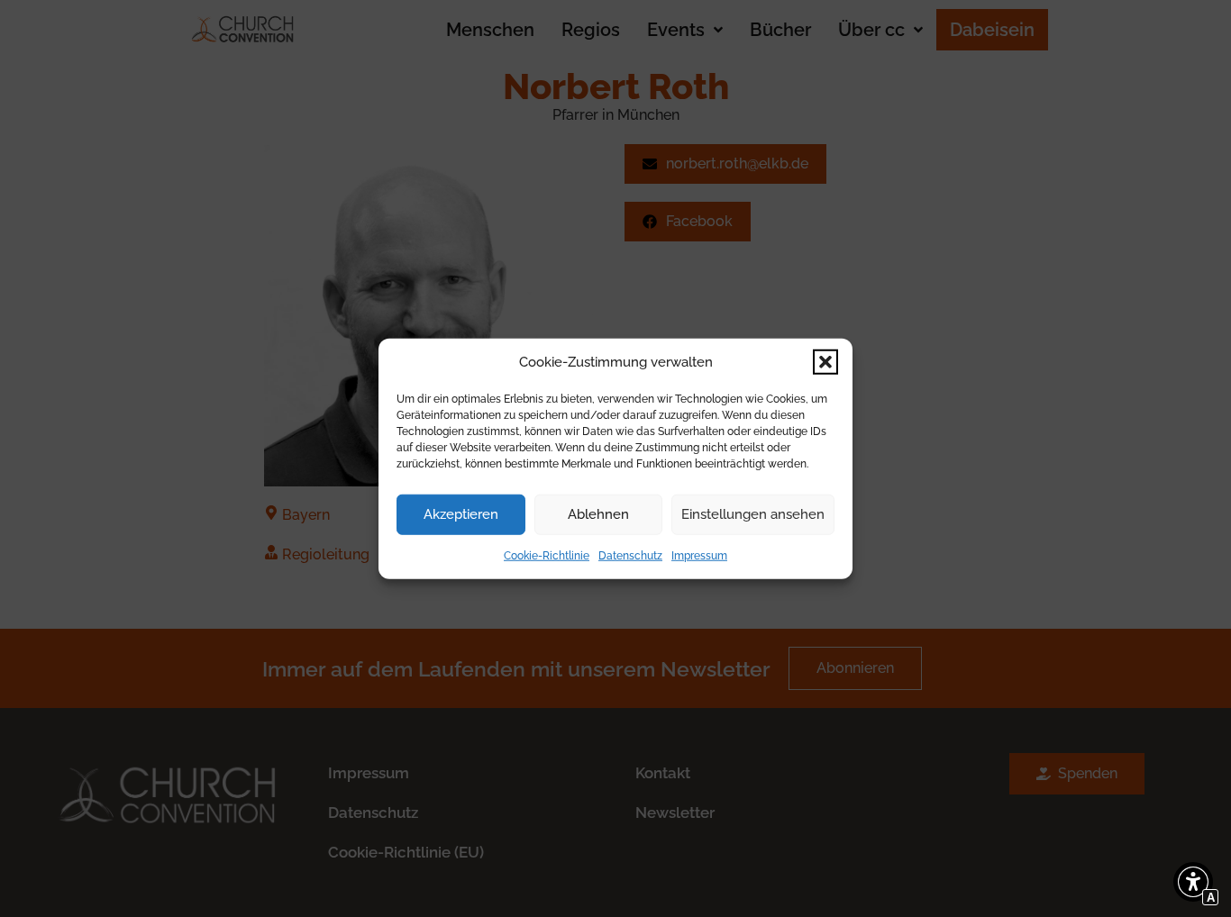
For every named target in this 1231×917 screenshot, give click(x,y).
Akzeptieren (461, 514)
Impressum (699, 555)
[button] (825, 362)
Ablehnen (598, 514)
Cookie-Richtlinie (546, 555)
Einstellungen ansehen (753, 514)
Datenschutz (630, 555)
